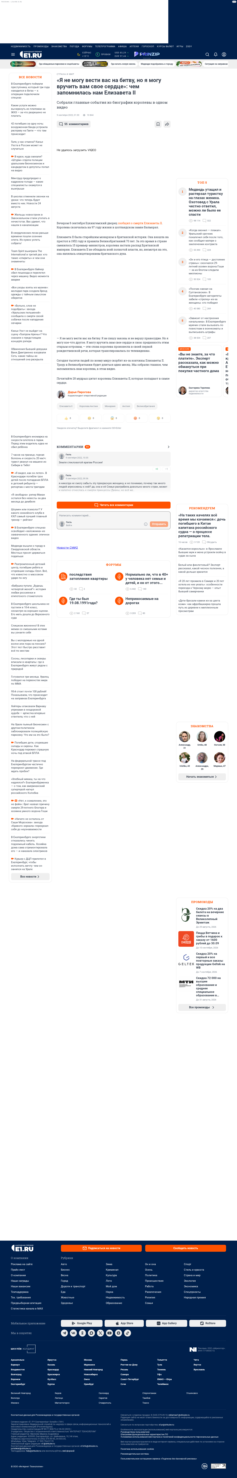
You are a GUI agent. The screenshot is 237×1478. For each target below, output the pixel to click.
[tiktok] (127, 1333)
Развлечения (153, 1292)
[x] (100, 1333)
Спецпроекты (192, 1292)
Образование (114, 1303)
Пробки (104, 54)
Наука (109, 1292)
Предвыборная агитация (26, 1303)
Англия (126, 406)
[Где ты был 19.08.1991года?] (64, 606)
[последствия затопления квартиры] (64, 581)
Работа (149, 1286)
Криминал (112, 1269)
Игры (180, 46)
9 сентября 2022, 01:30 (68, 115)
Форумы (87, 46)
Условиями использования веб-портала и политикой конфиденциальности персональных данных (169, 1437)
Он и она (150, 1264)
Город (64, 1280)
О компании (18, 1275)
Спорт (187, 1264)
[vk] (73, 1333)
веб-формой (68, 1451)
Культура (111, 1275)
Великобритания (146, 406)
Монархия (110, 406)
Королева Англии (88, 406)
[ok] (82, 1333)
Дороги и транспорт (73, 1286)
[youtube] (109, 1333)
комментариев (76, 124)
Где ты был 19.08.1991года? (83, 601)
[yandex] (118, 1333)
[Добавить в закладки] (158, 124)
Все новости (30, 77)
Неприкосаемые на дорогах (141, 601)
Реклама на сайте (22, 1264)
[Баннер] (23, 64)
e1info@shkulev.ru (89, 1446)
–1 (166, 469)
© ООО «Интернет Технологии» (27, 1466)
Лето (109, 1280)
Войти (69, 525)
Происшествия (154, 1280)
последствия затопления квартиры (88, 576)
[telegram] (64, 1333)
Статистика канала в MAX (27, 1308)
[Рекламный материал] (147, 54)
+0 (156, 469)
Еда (63, 1292)
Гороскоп (148, 46)
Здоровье (67, 1303)
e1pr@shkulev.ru (166, 1425)
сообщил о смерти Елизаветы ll (140, 223)
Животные (67, 1297)
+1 (156, 496)
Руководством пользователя (135, 1432)
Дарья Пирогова (79, 392)
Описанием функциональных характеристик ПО (144, 1434)
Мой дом (111, 1286)
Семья (149, 1303)
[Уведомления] (215, 54)
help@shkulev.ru (33, 1451)
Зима (109, 1264)
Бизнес (65, 1269)
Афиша (122, 46)
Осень (149, 1269)
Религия (150, 1297)
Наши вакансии (20, 1286)
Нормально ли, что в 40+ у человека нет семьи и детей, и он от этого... (146, 578)
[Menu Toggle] (13, 54)
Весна (64, 1275)
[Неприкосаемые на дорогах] (120, 606)
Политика (151, 1275)
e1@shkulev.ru (48, 1443)
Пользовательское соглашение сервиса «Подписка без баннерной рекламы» (159, 1459)
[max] (91, 1333)
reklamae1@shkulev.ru (179, 1415)
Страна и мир (192, 1275)
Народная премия (195, 1297)
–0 (166, 496)
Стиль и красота (194, 1269)
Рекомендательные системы (135, 1454)
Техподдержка (19, 1292)
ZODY (189, 46)
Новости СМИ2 (67, 547)
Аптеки (134, 46)
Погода (74, 46)
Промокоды (41, 46)
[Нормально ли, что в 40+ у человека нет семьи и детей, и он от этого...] (120, 581)
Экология (190, 1280)
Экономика (191, 1286)
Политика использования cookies (137, 1449)
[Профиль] (224, 54)
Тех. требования (21, 1297)
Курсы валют (165, 46)
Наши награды (20, 1280)
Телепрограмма (105, 46)
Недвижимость (21, 46)
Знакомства (59, 46)
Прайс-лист (18, 1269)
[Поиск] (207, 54)
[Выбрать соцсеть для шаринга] (167, 124)
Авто (64, 1264)
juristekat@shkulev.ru (21, 1448)
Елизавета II (66, 406)
